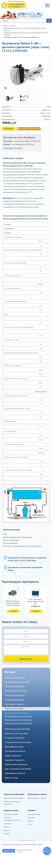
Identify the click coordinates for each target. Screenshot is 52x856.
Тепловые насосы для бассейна (18, 720)
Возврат (7, 833)
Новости (31, 821)
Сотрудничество (34, 814)
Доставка (7, 823)
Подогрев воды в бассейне (13, 28)
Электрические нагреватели (17, 713)
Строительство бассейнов (13, 798)
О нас (30, 824)
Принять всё (9, 851)
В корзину (8, 128)
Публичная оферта (11, 814)
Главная (4, 26)
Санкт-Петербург (14, 7)
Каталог (12, 26)
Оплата (6, 827)
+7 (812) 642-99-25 (16, 4)
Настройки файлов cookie (24, 851)
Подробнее (13, 611)
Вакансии (31, 818)
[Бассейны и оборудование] (25, 15)
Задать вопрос (26, 659)
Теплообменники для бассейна (18, 716)
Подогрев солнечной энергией (18, 723)
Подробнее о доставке (13, 148)
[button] (47, 851)
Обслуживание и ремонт (37, 798)
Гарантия (7, 830)
